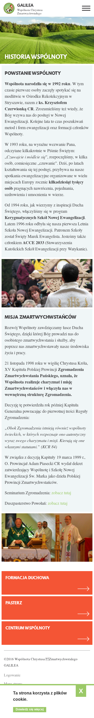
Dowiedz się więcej (30, 709)
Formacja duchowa (27, 578)
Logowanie (12, 675)
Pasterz (13, 603)
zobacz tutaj (61, 492)
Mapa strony (13, 683)
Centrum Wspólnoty (27, 628)
